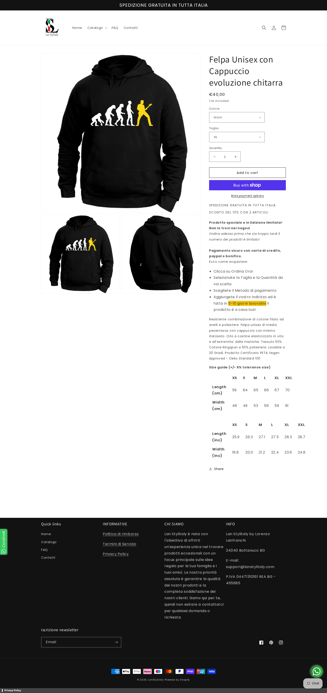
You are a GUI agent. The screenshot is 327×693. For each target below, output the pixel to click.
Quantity (215, 148)
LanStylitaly (156, 679)
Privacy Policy (116, 553)
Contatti (48, 557)
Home (46, 534)
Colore (214, 108)
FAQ (44, 550)
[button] (97, 27)
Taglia (213, 128)
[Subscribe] (116, 642)
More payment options (247, 196)
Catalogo (49, 542)
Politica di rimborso (121, 533)
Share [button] (219, 469)
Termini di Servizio (119, 543)
